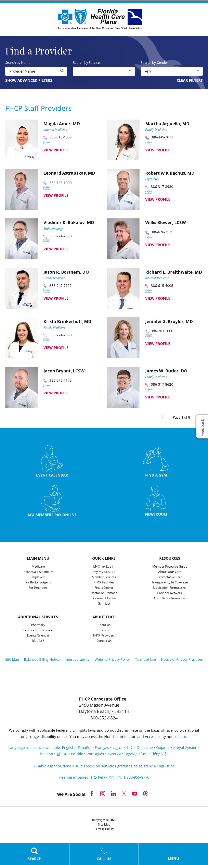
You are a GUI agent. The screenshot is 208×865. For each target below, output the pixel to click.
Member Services (104, 577)
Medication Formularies (169, 588)
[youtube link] (134, 793)
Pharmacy (38, 625)
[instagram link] (102, 793)
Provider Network (169, 593)
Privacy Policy (104, 828)
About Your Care (169, 572)
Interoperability (77, 659)
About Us (104, 625)
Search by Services (87, 62)
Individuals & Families (38, 572)
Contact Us (104, 641)
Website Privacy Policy (112, 659)
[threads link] (145, 793)
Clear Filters (190, 80)
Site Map (12, 659)
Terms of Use (145, 659)
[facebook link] (92, 793)
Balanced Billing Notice (42, 659)
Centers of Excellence (38, 630)
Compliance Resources (169, 598)
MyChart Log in (104, 566)
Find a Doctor (103, 588)
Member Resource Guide (169, 566)
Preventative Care (169, 577)
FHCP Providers (104, 635)
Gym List (104, 603)
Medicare (38, 566)
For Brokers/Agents (38, 582)
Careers (104, 630)
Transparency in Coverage (170, 582)
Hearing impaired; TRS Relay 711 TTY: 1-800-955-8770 (104, 777)
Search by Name (17, 62)
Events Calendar (38, 635)
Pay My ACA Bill (104, 572)
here (182, 736)
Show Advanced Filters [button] (28, 80)
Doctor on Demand (104, 593)
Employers (38, 577)
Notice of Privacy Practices (182, 659)
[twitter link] (124, 793)
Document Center (104, 598)
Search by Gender (154, 62)
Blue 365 (38, 641)
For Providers (38, 588)
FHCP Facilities (104, 582)
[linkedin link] (113, 793)
